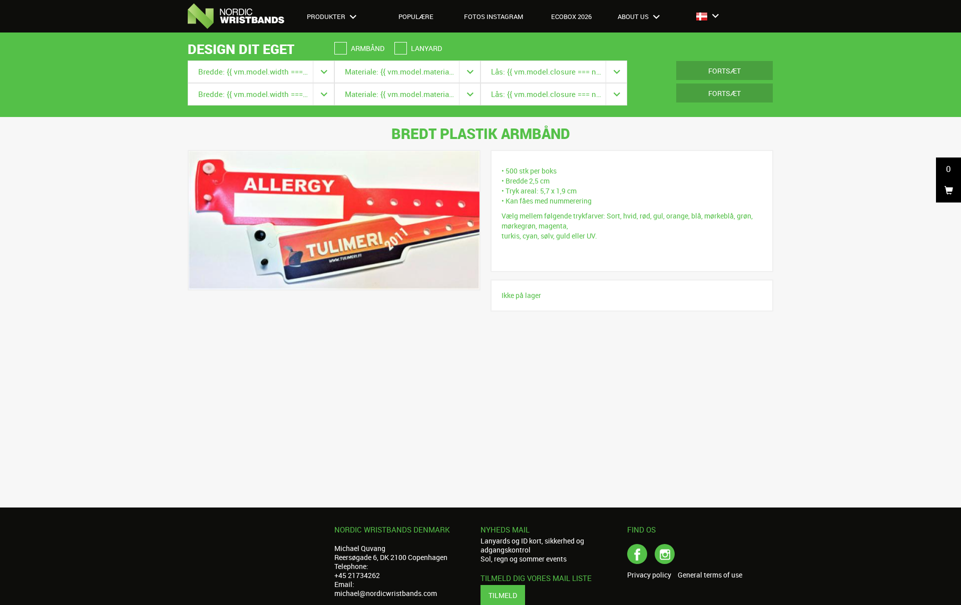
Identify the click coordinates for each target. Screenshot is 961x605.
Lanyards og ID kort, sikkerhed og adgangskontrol (532, 545)
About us (634, 16)
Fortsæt (724, 71)
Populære (415, 16)
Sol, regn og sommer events (523, 559)
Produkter (327, 16)
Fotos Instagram (493, 16)
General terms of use (710, 575)
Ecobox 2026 (571, 16)
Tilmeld (503, 595)
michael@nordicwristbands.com (385, 593)
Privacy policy (649, 575)
